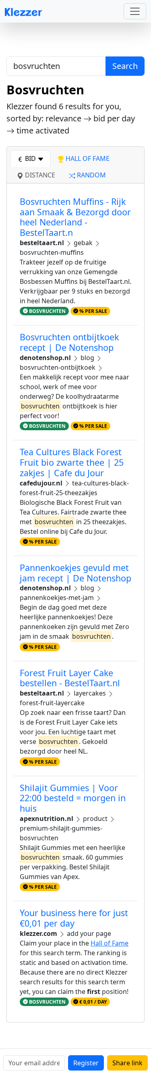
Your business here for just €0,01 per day (74, 918)
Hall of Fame (109, 943)
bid (30, 158)
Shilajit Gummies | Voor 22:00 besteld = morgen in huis (73, 798)
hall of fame (87, 158)
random (90, 175)
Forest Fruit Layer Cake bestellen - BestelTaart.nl (70, 678)
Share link (127, 1062)
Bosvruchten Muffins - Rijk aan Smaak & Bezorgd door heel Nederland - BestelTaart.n (75, 217)
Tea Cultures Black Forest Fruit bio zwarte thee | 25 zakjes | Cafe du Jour (72, 462)
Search (125, 65)
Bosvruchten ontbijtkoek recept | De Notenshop (69, 342)
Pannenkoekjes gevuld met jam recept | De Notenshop (75, 573)
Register (86, 1062)
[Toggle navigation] (135, 11)
